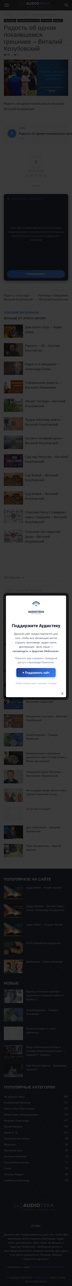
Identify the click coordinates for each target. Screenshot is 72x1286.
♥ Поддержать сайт (36, 672)
